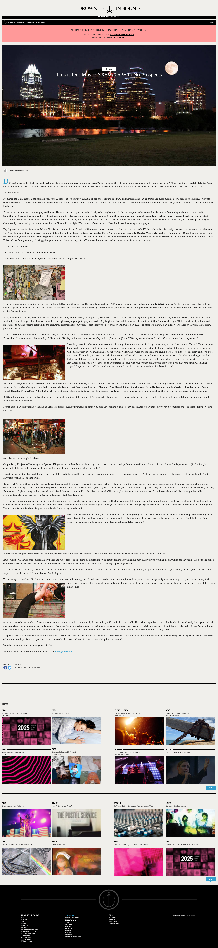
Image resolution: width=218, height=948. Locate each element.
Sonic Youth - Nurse (59, 844)
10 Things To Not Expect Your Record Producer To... (133, 806)
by (13, 170)
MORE (210, 788)
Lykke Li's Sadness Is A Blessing (178, 752)
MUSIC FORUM (26, 938)
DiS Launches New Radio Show (14, 806)
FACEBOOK (68, 924)
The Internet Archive (119, 37)
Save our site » (109, 17)
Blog (38, 22)
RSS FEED (68, 934)
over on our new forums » (122, 34)
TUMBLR (68, 930)
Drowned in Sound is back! (62, 713)
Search (212, 22)
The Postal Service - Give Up (62, 806)
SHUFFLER (68, 928)
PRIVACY (112, 919)
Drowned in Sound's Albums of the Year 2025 (182, 845)
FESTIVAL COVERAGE (28, 933)
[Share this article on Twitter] (9, 668)
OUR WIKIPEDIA (114, 923)
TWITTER (68, 926)
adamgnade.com (63, 651)
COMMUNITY (25, 936)
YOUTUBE (68, 932)
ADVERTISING (113, 921)
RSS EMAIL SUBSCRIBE (73, 936)
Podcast (44, 22)
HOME (23, 917)
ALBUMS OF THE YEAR (28, 931)
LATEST (5, 704)
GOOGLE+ (68, 922)
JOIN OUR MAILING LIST (73, 917)
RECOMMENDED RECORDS (29, 929)
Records (12, 22)
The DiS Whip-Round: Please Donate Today (18, 844)
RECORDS (24, 927)
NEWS (23, 921)
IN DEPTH (24, 923)
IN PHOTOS (24, 925)
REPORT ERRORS (26, 942)
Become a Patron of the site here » (28, 667)
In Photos (30, 22)
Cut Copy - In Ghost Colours (176, 806)
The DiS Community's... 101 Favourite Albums (131, 845)
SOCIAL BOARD (26, 940)
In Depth (20, 22)
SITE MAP (24, 919)
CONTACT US (69, 915)
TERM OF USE (113, 917)
